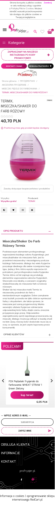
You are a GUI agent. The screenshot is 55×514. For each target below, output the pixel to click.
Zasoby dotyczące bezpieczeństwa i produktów (27, 188)
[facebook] (21, 480)
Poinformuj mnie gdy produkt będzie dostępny (26, 128)
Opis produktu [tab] (13, 230)
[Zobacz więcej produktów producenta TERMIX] (49, 100)
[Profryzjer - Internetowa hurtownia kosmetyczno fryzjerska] (18, 28)
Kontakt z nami (14, 66)
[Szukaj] (35, 31)
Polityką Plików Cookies (22, 8)
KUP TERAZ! (27, 395)
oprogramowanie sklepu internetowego (33, 498)
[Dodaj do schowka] (46, 358)
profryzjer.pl (27, 471)
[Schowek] (42, 31)
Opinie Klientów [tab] (13, 334)
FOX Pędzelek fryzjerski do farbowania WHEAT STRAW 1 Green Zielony (25, 385)
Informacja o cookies (12, 496)
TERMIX (31, 201)
